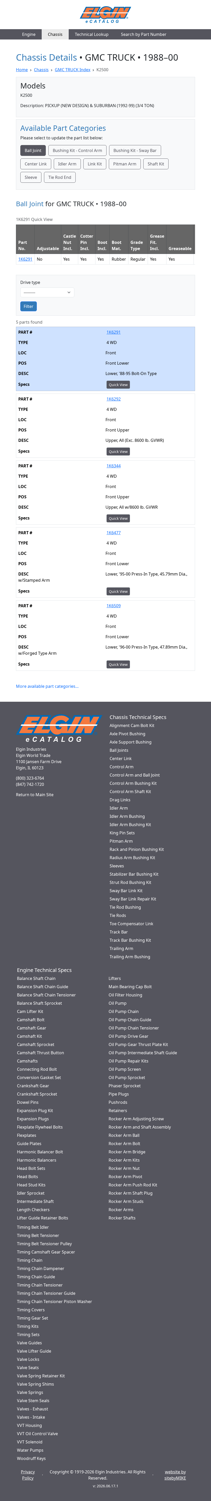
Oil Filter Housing (125, 995)
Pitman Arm (124, 164)
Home (22, 70)
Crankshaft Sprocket (37, 1094)
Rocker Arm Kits (124, 1160)
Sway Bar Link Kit (126, 890)
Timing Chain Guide (36, 1277)
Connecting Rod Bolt (37, 1069)
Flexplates (26, 1135)
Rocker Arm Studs (126, 1201)
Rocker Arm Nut (124, 1168)
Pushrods (118, 1102)
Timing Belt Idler (33, 1227)
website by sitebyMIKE (175, 1475)
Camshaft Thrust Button (40, 1053)
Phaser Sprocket (125, 1086)
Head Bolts (27, 1176)
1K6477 (114, 533)
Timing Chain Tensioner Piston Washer (54, 1301)
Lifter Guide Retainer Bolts (42, 1218)
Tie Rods (118, 915)
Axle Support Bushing (131, 742)
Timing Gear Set (32, 1318)
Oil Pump (118, 1003)
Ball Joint (33, 150)
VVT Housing (29, 1425)
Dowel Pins (28, 1102)
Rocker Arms (121, 1209)
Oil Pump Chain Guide (130, 1020)
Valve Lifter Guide (34, 1351)
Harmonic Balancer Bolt (40, 1152)
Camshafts (27, 1061)
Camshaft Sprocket (35, 1044)
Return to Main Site (35, 794)
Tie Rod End (59, 177)
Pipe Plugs (119, 1094)
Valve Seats (28, 1367)
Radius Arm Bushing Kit (132, 857)
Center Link (36, 164)
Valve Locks (28, 1359)
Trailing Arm (121, 948)
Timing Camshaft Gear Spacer (46, 1252)
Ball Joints (119, 750)
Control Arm (122, 767)
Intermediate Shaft (35, 1201)
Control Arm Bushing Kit (133, 783)
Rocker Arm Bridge (127, 1152)
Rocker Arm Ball (124, 1135)
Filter (28, 306)
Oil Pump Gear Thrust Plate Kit (138, 1044)
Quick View (118, 384)
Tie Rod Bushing (125, 907)
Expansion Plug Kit (35, 1110)
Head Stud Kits (31, 1185)
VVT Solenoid (29, 1442)
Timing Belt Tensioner (38, 1235)
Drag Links (120, 800)
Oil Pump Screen (125, 1069)
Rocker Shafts (122, 1218)
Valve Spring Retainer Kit (41, 1376)
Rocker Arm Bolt (124, 1143)
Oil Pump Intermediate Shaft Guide (143, 1053)
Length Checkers (33, 1209)
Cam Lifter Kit (30, 1011)
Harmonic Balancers (36, 1160)
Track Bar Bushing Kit (130, 940)
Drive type (30, 282)
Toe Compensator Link (131, 924)
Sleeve (31, 177)
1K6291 (25, 259)
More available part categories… (47, 686)
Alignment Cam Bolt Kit (132, 725)
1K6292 (114, 399)
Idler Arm (67, 164)
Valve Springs (30, 1392)
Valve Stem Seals (33, 1400)
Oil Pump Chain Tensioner (134, 1028)
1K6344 (114, 466)
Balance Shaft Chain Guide (42, 986)
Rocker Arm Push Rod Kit (133, 1185)
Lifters (115, 978)
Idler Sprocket (31, 1193)
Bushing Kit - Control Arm (77, 150)
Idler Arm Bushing (127, 816)
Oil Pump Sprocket (127, 1077)
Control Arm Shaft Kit (130, 791)
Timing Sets (28, 1334)
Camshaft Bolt (31, 1020)
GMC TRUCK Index (72, 70)
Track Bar (119, 932)
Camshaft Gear (31, 1028)
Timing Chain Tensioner (40, 1285)
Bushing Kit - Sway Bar (135, 150)
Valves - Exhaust (32, 1409)
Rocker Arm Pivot (125, 1176)
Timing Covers (31, 1310)
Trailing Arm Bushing (130, 957)
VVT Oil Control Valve (37, 1433)
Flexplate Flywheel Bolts (40, 1127)
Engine (29, 34)
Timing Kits (28, 1326)
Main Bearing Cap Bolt (130, 986)
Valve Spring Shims (35, 1384)
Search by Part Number (143, 34)
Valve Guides (29, 1343)
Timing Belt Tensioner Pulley (44, 1244)
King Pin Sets (122, 833)
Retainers (118, 1110)
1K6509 (114, 606)
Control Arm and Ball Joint (135, 775)
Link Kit (95, 164)
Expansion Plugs (33, 1119)
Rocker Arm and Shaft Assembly (140, 1127)
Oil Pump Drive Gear (128, 1036)
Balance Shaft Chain (36, 978)
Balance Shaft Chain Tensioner (46, 995)
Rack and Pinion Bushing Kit (137, 849)
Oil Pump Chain (124, 1011)
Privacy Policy (28, 1475)
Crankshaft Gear (33, 1086)
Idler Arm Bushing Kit (130, 824)
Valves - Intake (31, 1417)
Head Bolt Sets (31, 1168)
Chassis (55, 34)
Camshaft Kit (29, 1036)
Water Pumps (30, 1450)
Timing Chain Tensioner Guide (46, 1293)
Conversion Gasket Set (39, 1077)
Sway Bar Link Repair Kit (133, 899)
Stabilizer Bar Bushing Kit (134, 874)
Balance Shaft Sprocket (39, 1003)
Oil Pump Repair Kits (128, 1061)
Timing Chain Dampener (40, 1268)
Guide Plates (29, 1143)
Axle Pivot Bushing (127, 734)
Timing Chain (29, 1260)
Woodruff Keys (31, 1458)
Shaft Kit (156, 164)
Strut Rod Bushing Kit (130, 882)
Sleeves (117, 866)
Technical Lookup (92, 34)
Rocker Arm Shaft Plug (131, 1193)
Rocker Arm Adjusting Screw (136, 1119)
